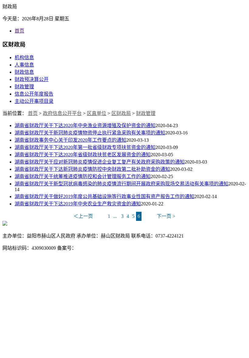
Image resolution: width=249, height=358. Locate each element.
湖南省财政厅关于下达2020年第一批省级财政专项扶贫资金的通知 (85, 147)
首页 (19, 30)
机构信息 (24, 57)
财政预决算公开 (32, 79)
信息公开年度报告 (34, 93)
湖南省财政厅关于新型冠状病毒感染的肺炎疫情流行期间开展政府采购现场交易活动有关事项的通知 (121, 183)
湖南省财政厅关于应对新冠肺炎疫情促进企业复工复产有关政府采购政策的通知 (100, 161)
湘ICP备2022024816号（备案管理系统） (119, 248)
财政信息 (24, 72)
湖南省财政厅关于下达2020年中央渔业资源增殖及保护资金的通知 (85, 125)
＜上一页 (83, 216)
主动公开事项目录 (34, 101)
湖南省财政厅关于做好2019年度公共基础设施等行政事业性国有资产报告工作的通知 (104, 196)
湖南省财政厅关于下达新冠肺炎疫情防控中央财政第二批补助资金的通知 (92, 169)
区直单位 (96, 113)
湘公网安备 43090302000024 (193, 248)
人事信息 (24, 64)
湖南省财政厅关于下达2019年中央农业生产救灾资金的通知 (78, 203)
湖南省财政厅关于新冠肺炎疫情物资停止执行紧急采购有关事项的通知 (90, 132)
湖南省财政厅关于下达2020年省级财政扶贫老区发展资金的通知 (83, 154)
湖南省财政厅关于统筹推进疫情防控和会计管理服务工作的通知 (83, 176)
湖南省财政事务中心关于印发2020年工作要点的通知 (70, 140)
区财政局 (121, 113)
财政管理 (24, 86)
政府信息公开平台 (62, 113)
